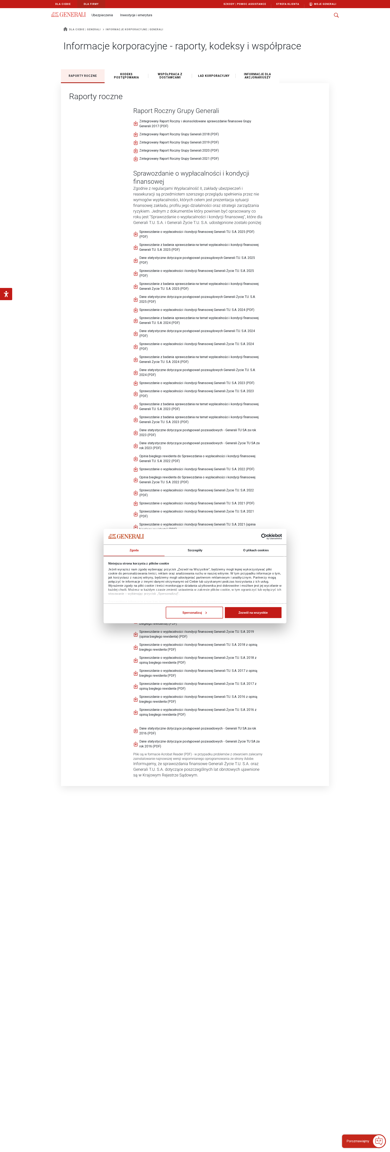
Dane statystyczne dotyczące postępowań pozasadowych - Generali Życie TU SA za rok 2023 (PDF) (199, 445)
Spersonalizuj (192, 612)
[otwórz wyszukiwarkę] (336, 15)
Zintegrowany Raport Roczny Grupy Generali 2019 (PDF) (179, 142)
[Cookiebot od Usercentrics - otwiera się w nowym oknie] (264, 537)
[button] (102, 15)
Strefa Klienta (287, 4)
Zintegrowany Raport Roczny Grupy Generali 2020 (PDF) (179, 150)
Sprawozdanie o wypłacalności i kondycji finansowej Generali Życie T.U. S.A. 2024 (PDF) (196, 346)
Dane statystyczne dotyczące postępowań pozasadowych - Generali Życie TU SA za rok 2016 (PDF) (199, 743)
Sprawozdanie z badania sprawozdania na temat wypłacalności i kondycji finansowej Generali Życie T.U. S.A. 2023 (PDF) (199, 419)
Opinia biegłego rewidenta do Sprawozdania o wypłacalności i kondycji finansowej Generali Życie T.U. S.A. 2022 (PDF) (197, 479)
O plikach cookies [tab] (256, 550)
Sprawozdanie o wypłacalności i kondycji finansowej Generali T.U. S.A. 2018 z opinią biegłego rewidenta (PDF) (198, 647)
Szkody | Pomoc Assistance (244, 4)
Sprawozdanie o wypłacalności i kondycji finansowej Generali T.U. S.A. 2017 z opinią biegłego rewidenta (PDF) (198, 673)
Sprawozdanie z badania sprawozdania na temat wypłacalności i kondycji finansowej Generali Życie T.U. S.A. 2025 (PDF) (199, 286)
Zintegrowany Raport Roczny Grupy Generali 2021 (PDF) (179, 158)
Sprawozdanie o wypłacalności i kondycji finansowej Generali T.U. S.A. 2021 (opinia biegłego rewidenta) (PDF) (197, 526)
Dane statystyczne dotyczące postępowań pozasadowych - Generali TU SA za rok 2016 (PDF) (197, 730)
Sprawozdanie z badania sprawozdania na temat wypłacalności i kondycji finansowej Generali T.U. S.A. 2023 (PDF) (199, 406)
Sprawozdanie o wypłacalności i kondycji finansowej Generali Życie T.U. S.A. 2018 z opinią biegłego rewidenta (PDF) (198, 660)
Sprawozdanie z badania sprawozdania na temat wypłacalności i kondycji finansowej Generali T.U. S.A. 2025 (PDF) (199, 247)
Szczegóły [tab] (195, 550)
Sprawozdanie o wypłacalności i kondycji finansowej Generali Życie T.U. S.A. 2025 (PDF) (196, 273)
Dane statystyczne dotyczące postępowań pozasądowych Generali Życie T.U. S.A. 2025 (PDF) (197, 299)
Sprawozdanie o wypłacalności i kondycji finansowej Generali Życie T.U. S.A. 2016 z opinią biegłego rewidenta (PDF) (198, 712)
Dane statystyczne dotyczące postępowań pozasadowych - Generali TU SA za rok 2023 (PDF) (197, 432)
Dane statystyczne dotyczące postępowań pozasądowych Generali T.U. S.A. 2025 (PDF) (197, 260)
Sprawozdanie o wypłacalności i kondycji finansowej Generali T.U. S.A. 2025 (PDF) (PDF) (196, 234)
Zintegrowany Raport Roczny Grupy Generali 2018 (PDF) (179, 134)
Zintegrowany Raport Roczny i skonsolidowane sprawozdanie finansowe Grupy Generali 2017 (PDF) (195, 123)
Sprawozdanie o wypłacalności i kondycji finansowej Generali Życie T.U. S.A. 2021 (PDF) (196, 513)
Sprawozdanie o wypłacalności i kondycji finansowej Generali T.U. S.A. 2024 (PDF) (196, 310)
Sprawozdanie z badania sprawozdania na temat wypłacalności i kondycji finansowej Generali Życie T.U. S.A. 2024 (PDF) (199, 359)
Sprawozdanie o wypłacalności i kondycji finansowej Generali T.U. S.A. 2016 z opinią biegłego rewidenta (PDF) (198, 699)
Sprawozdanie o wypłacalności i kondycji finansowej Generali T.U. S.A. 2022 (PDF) (196, 469)
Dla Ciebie (63, 4)
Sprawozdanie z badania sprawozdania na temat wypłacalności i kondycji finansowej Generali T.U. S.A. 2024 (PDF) (199, 320)
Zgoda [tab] (134, 550)
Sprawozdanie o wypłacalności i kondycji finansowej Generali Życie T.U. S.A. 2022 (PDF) (196, 492)
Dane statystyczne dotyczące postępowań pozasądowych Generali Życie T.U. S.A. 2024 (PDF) (197, 372)
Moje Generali (325, 4)
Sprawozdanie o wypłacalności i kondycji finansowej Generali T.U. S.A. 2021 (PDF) (196, 503)
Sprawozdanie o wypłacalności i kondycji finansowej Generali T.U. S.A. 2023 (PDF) (196, 383)
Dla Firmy (91, 4)
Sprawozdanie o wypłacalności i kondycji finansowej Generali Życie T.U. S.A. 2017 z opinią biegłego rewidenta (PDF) (198, 686)
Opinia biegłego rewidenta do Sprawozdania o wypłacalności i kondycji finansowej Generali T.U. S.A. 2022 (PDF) (197, 458)
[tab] (83, 75)
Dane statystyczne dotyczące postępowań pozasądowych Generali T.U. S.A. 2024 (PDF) (197, 333)
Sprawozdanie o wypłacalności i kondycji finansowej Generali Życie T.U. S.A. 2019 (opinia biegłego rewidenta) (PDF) (196, 634)
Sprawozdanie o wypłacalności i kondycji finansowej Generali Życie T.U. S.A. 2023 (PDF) (196, 393)
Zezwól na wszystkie (253, 612)
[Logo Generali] (68, 14)
